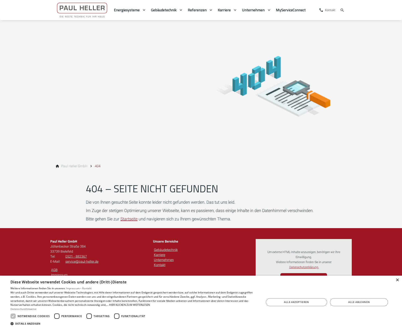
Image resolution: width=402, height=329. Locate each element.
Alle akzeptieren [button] (296, 302)
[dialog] (201, 302)
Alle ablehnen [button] (359, 302)
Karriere (159, 255)
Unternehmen (164, 260)
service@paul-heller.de (81, 261)
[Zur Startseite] (82, 10)
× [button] (397, 280)
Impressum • (74, 288)
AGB (54, 270)
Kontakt (159, 265)
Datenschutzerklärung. (304, 267)
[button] (133, 323)
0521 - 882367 (76, 256)
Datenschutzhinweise (23, 309)
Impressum (59, 275)
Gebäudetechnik (166, 250)
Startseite (129, 218)
